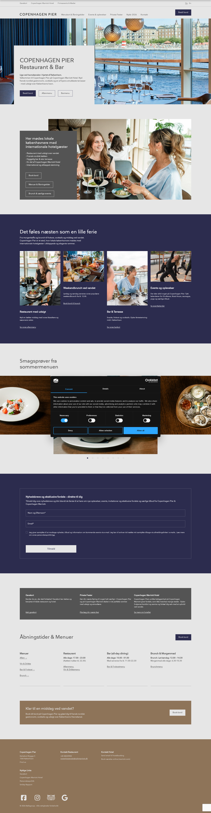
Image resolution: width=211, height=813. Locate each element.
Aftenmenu (68, 667)
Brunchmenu (157, 667)
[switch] (91, 420)
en (190, 3)
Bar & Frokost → (27, 670)
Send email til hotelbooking (112, 756)
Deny (70, 430)
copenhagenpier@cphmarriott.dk (74, 759)
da (186, 3)
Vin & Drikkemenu (71, 670)
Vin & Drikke (25, 664)
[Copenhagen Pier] (38, 14)
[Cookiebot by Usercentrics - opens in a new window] (147, 381)
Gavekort (23, 3)
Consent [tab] (69, 389)
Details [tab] (106, 389)
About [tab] (142, 389)
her (53, 535)
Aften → (23, 658)
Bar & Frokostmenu (116, 667)
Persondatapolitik (27, 781)
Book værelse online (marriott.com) (115, 759)
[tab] (87, 458)
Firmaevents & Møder (66, 3)
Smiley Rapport (26, 785)
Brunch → (24, 675)
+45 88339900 (66, 756)
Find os (23, 762)
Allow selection (105, 430)
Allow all (140, 430)
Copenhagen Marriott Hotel (42, 3)
